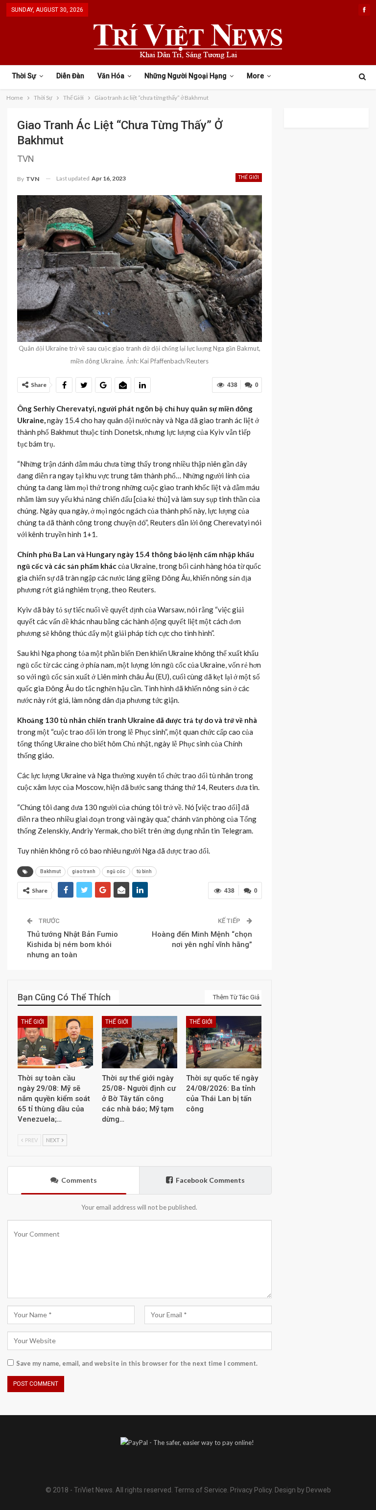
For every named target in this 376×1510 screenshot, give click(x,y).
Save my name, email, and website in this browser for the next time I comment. (137, 1363)
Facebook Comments (210, 1180)
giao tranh (83, 871)
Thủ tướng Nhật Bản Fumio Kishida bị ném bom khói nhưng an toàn (72, 944)
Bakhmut (50, 871)
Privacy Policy (251, 1490)
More (255, 76)
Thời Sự (24, 76)
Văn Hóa (110, 76)
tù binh (144, 871)
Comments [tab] (79, 1180)
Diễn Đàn (70, 76)
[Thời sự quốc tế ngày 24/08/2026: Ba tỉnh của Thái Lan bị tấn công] (223, 1042)
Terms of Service (200, 1490)
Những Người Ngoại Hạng (185, 76)
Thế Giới (248, 177)
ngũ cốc (116, 871)
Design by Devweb (302, 1490)
